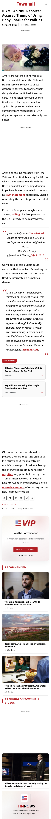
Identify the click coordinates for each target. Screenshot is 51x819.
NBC (12, 509)
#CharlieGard (36, 233)
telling (16, 214)
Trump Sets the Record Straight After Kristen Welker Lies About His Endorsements (25, 687)
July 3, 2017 (37, 255)
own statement (15, 194)
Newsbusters (30, 349)
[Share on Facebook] (15, 498)
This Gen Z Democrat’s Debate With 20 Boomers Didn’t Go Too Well (22, 603)
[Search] (46, 4)
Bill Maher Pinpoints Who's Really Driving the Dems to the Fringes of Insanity (25, 784)
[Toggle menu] (5, 4)
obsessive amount (13, 487)
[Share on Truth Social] (10, 498)
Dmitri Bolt (8, 608)
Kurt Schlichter (10, 650)
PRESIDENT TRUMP (25, 509)
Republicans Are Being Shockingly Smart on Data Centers (25, 645)
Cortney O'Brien (9, 24)
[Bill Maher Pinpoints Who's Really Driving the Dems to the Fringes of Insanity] (25, 767)
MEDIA (4, 509)
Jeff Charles (8, 692)
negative (7, 474)
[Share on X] (4, 498)
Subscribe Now (25, 555)
